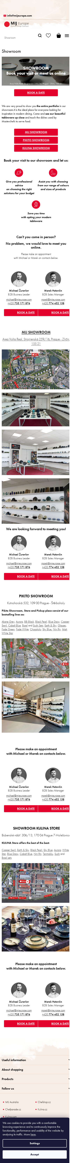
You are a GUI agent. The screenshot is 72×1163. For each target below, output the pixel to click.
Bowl (25, 625)
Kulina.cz (42, 1109)
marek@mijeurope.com (53, 299)
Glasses (62, 625)
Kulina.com (11, 1116)
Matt (64, 629)
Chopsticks (35, 629)
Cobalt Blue (14, 625)
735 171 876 (19, 303)
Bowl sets (7, 857)
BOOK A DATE (36, 92)
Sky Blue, (47, 629)
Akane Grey (8, 621)
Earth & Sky (50, 625)
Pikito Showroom (36, 140)
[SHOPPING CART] (56, 35)
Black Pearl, (36, 850)
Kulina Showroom (36, 148)
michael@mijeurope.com (19, 299)
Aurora (19, 621)
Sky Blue (48, 850)
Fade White (22, 629)
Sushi (57, 854)
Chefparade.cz (13, 1109)
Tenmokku (48, 854)
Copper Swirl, (9, 850)
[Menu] (67, 35)
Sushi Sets (38, 625)
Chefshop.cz (44, 1102)
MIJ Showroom (36, 132)
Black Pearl (41, 621)
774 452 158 (53, 303)
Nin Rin (57, 629)
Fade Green (8, 629)
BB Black (29, 621)
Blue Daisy (54, 621)
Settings (35, 1143)
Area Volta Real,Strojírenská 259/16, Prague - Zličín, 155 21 (36, 341)
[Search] (40, 35)
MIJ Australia (12, 1102)
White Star (7, 633)
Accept (34, 1154)
